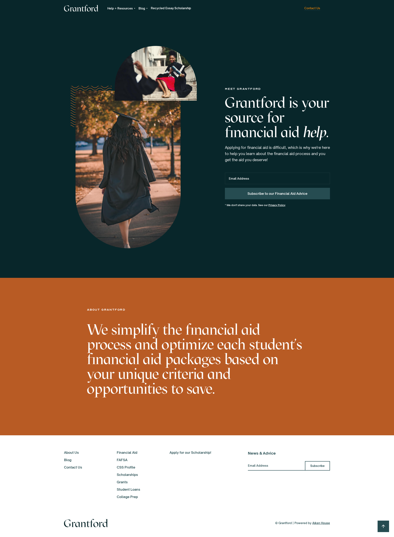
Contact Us (73, 467)
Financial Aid (127, 452)
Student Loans (128, 489)
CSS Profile (126, 467)
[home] (81, 8)
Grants (122, 482)
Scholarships (127, 475)
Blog (67, 460)
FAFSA (122, 460)
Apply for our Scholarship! (190, 452)
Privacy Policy (276, 205)
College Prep (127, 497)
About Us (71, 452)
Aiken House (321, 523)
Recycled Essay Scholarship (171, 8)
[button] (121, 8)
